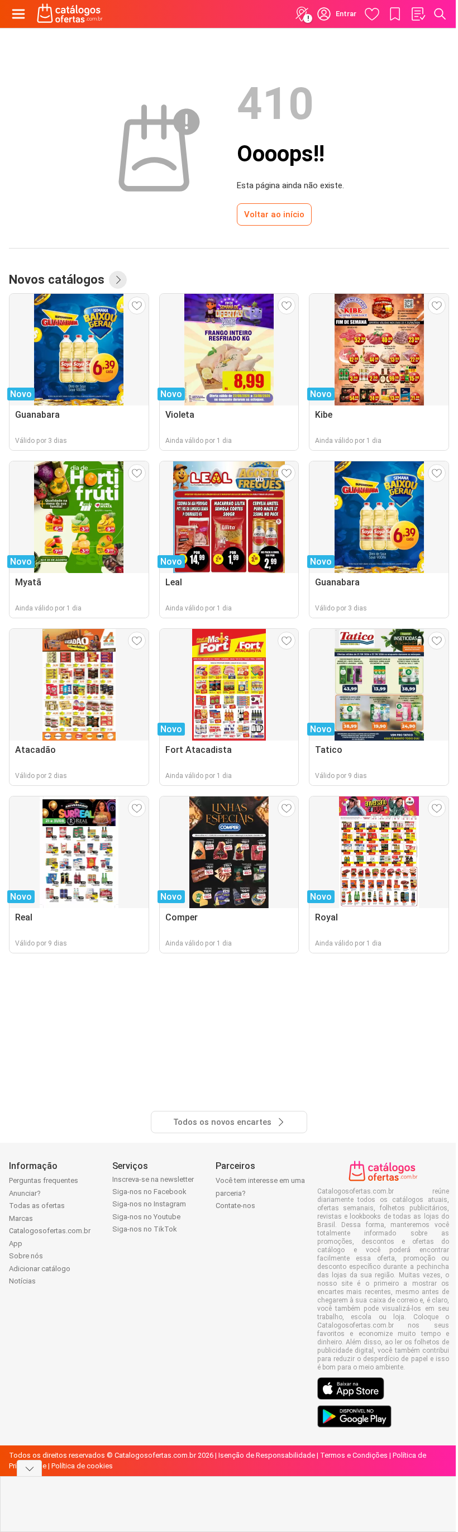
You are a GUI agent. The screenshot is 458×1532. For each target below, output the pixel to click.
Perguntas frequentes (43, 1180)
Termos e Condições (354, 1455)
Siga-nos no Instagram (149, 1204)
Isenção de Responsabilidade (266, 1455)
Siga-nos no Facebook (149, 1191)
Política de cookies (82, 1466)
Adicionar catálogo (39, 1268)
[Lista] (418, 14)
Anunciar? (25, 1193)
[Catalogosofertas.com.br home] (70, 14)
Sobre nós (26, 1256)
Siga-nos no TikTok (144, 1229)
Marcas (21, 1218)
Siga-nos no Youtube (146, 1217)
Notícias (22, 1281)
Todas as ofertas (37, 1205)
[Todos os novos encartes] (118, 280)
